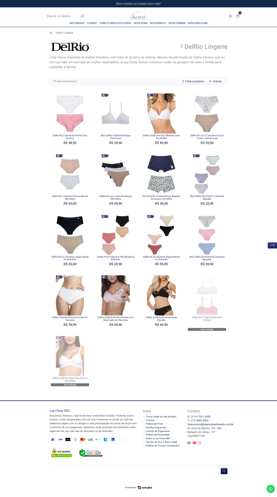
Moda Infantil (158, 23)
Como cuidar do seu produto (161, 416)
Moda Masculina (198, 23)
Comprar (70, 148)
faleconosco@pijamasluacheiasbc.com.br (210, 424)
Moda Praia (140, 23)
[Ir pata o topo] (224, 471)
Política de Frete (154, 423)
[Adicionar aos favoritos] (55, 96)
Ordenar (217, 81)
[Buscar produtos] (82, 16)
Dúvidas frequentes (156, 427)
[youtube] (195, 443)
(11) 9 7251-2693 (201, 416)
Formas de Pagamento (158, 431)
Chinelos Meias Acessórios (115, 23)
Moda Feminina (177, 23)
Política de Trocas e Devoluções (163, 445)
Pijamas (92, 23)
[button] (230, 16)
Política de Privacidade (157, 434)
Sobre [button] (147, 411)
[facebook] (189, 443)
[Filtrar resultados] (272, 245)
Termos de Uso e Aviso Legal (161, 441)
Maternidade (77, 23)
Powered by (131, 487)
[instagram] (199, 443)
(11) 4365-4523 (200, 420)
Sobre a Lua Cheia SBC (158, 438)
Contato (150, 420)
